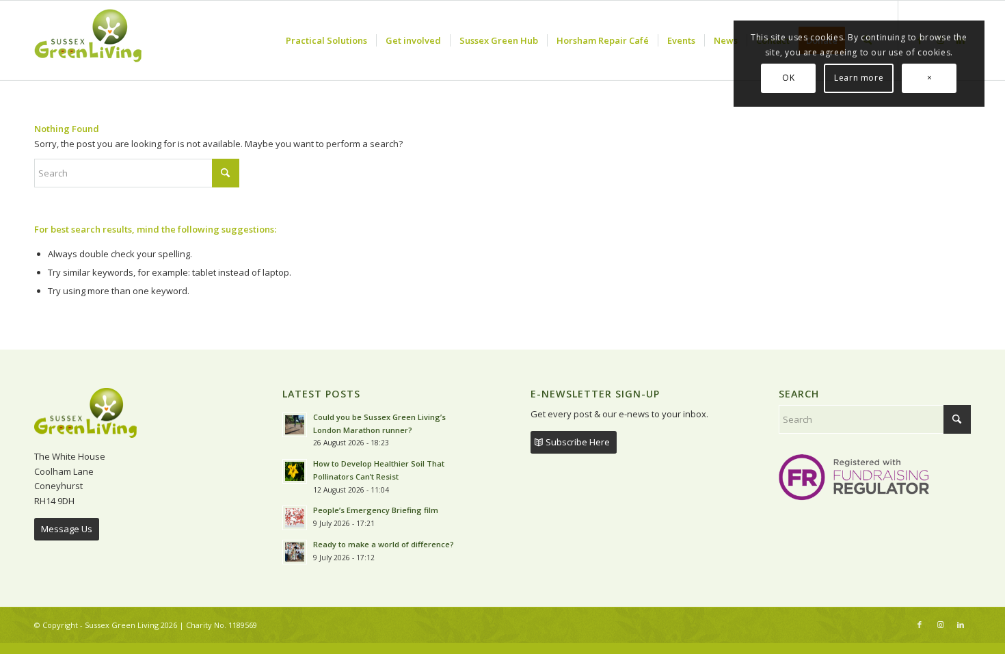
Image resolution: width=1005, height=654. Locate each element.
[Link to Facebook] (919, 624)
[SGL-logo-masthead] (88, 40)
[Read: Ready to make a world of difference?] (294, 552)
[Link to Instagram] (940, 624)
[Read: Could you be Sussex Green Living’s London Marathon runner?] (294, 425)
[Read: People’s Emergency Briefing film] (294, 518)
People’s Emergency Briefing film (375, 510)
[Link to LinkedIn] (960, 624)
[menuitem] (326, 40)
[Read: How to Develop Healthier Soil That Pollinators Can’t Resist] (294, 471)
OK (788, 77)
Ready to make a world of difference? (384, 544)
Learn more (858, 77)
